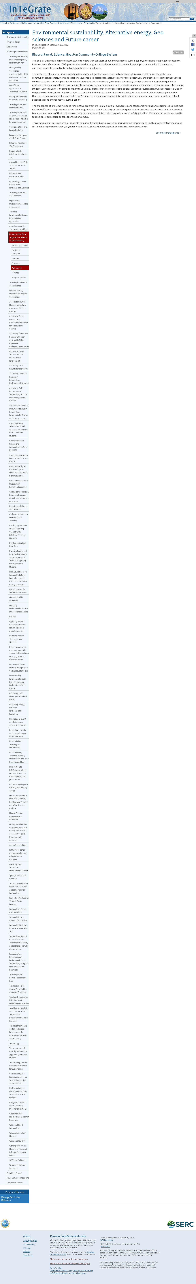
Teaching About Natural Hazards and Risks (17, 977)
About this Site (30, 1240)
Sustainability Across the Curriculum (17, 910)
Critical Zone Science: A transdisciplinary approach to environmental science (19, 496)
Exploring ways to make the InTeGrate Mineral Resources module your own (17, 626)
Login (177, 1)
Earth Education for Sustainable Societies (17, 591)
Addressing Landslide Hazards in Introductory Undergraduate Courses (19, 378)
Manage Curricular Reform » (10, 1198)
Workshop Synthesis (20, 245)
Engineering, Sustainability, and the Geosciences (18, 203)
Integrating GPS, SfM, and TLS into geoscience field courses (17, 722)
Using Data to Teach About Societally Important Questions (17, 1105)
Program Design (13, 42)
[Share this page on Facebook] (193, 44)
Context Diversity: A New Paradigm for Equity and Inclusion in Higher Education (18, 471)
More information (56, 1268)
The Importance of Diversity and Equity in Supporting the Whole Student (18, 1053)
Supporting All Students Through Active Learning (18, 901)
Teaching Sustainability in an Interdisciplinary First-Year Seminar (18, 59)
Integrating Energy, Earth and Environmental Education (17, 709)
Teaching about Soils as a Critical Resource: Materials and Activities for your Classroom (18, 117)
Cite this (41, 47)
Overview (15, 258)
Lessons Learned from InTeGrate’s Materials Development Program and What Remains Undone (18, 801)
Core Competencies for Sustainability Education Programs (18, 483)
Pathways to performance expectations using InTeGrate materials (17, 854)
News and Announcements (18, 1178)
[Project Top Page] (98, 12)
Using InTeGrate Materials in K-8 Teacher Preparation (19, 1116)
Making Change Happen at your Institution (15, 816)
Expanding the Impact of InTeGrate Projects (18, 136)
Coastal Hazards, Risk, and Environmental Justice (18, 165)
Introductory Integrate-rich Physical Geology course (18, 787)
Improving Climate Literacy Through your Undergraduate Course (18, 667)
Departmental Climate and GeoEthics (18, 508)
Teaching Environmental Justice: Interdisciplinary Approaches (18, 216)
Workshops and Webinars (20, 23)
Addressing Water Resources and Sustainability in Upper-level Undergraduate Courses (18, 394)
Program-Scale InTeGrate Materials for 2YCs (18, 154)
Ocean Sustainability (17, 845)
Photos (16, 273)
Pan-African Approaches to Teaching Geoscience (18, 88)
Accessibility (29, 1244)
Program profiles (19, 277)
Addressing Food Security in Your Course (18, 367)
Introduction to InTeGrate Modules (16, 175)
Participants (89, 23)
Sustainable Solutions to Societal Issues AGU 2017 (18, 928)
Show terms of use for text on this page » (69, 1259)
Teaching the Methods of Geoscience (18, 284)
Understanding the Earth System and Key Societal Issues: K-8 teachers (18, 1093)
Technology (14, 1043)
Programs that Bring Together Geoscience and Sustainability (57, 23)
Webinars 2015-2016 (17, 1141)
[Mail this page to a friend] (193, 55)
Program (15, 263)
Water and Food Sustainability (16, 1126)
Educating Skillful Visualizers (16, 599)
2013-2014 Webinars (17, 1160)
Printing (26, 1248)
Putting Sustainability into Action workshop (18, 98)
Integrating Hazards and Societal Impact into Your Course (17, 733)
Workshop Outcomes (16, 252)
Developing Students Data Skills (17, 544)
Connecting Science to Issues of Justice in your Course (19, 458)
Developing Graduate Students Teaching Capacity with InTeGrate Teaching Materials (18, 531)
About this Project (14, 1173)
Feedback (28, 1255)
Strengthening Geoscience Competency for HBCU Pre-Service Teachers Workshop (18, 73)
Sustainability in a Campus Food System (18, 919)
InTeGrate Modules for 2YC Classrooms (18, 144)
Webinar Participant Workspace (17, 1166)
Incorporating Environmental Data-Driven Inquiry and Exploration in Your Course (17, 682)
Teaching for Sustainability (18, 37)
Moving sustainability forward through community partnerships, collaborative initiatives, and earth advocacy (18, 832)
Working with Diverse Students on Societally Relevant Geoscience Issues (18, 1150)
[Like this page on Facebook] (193, 40)
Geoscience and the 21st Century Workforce (18, 228)
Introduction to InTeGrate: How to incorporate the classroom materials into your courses (18, 773)
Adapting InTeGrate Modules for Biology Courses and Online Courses (17, 306)
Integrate (4, 23)
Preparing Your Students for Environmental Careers (18, 867)
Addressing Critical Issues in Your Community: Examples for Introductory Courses (18, 322)
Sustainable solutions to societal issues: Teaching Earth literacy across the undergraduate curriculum (18, 942)
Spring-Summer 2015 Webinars (17, 877)
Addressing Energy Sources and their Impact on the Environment (16, 356)
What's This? (105, 1247)
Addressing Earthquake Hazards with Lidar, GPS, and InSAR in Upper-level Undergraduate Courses (19, 340)
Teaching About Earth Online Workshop (18, 106)
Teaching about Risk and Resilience (17, 194)
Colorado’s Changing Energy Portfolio (18, 128)
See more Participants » (168, 132)
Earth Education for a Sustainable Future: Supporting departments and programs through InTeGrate (18, 578)
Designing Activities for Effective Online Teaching (18, 517)
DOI (34, 47)
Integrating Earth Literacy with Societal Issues (18, 696)
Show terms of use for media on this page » (70, 1263)
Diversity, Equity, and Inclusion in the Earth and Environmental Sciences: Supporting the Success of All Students (18, 559)
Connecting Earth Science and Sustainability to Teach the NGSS (18, 445)
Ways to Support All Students (17, 1134)
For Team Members (15, 1182)
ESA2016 (12, 616)
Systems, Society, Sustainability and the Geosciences (18, 293)
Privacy (26, 1251)
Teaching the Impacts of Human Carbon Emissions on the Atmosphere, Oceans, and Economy (18, 1032)
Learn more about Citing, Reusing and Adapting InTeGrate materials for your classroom (71, 1271)
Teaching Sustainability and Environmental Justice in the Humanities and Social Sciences (18, 1014)
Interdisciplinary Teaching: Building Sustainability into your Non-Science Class (18, 757)
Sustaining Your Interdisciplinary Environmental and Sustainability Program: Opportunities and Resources (19, 962)
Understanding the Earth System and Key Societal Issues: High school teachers (18, 1078)
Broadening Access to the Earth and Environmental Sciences (19, 184)
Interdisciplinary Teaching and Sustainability (15, 744)
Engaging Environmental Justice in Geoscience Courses (18, 608)
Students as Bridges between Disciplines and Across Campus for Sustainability (18, 888)
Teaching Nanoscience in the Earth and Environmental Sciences (19, 1000)
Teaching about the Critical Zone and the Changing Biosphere (18, 989)
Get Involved (12, 46)
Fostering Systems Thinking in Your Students (16, 638)
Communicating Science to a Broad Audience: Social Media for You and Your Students (18, 429)
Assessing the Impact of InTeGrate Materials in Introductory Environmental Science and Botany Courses (18, 411)
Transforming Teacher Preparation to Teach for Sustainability (18, 1065)
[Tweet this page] (193, 50)
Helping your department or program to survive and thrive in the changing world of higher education (19, 653)
